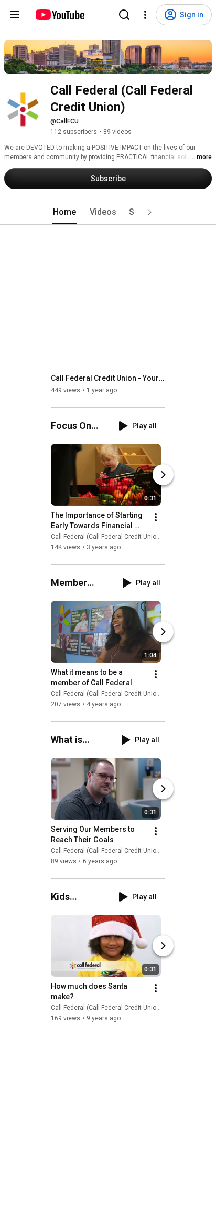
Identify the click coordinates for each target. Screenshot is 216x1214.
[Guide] (14, 14)
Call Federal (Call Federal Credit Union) (106, 536)
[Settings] (145, 14)
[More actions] (155, 517)
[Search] (124, 14)
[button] (149, 212)
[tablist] (108, 212)
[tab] (64, 212)
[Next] (163, 474)
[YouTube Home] (59, 14)
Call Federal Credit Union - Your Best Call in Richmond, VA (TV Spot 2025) (108, 378)
